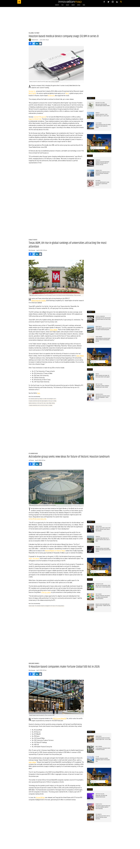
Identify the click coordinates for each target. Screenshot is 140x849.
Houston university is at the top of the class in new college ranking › (42, 403)
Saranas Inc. (32, 91)
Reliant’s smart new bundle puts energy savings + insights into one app (103, 605)
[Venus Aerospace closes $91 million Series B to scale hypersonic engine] (90, 125)
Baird (67, 93)
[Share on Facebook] (30, 43)
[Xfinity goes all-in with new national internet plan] (90, 796)
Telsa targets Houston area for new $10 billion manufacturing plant (103, 329)
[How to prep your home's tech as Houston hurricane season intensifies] (90, 817)
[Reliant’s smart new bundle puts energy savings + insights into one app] (90, 607)
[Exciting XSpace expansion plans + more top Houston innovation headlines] (90, 173)
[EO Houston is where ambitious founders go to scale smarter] (90, 386)
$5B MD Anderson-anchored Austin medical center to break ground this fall (103, 340)
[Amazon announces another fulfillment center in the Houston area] (90, 759)
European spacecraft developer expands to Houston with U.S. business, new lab (102, 163)
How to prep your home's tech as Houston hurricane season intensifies (103, 817)
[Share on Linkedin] (37, 43)
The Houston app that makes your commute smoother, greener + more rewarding (103, 807)
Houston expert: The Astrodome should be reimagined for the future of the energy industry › (46, 606)
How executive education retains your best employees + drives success (103, 397)
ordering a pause (46, 592)
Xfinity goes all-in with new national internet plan (101, 796)
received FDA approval (40, 117)
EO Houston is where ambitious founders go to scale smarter (102, 386)
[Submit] (121, 2)
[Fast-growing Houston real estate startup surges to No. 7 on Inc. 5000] (90, 739)
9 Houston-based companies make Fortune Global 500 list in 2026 (64, 666)
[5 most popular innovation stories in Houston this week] (90, 749)
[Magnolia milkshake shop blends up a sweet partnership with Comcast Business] (90, 596)
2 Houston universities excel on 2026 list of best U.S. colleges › (41, 405)
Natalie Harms (35, 39)
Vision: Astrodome (34, 558)
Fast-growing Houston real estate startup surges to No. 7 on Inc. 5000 (103, 738)
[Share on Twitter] (33, 43)
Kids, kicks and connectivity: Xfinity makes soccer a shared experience (103, 586)
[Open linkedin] (117, 1)
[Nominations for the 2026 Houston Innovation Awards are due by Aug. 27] (90, 319)
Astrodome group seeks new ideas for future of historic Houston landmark (69, 456)
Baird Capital (32, 93)
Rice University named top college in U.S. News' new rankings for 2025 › (42, 399)
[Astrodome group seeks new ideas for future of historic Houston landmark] (56, 488)
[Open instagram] (113, 1)
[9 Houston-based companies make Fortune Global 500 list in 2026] (56, 698)
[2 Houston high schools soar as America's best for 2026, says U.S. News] (90, 539)
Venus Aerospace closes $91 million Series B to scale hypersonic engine (103, 126)
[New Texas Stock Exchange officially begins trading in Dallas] (90, 105)
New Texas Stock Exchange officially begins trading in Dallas (103, 105)
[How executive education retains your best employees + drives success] (90, 397)
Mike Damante (32, 250)
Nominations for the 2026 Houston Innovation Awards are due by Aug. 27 (103, 319)
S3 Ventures (51, 95)
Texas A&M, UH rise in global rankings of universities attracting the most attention (68, 245)
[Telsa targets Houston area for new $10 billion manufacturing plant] (90, 329)
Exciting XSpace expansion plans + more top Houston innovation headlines (103, 173)
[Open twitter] (108, 1)
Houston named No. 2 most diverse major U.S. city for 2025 (102, 115)
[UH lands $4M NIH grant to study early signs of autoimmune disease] (90, 183)
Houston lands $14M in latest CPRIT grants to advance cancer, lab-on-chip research (103, 529)
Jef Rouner (31, 460)
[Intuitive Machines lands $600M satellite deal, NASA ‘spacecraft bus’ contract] (90, 549)
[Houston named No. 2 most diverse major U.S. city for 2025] (90, 115)
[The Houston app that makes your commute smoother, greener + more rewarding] (90, 806)
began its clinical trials (35, 119)
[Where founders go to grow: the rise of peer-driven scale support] (90, 376)
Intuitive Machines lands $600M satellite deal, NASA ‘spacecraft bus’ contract (103, 550)
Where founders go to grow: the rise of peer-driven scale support (103, 376)
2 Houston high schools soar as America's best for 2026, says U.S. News (103, 539)
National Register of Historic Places (55, 551)
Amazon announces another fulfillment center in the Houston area (103, 759)
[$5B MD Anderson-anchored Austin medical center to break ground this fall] (90, 339)
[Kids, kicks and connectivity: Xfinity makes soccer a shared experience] (90, 586)
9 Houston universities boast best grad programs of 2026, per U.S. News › (43, 401)
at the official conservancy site (37, 519)
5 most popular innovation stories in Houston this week (103, 749)
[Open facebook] (104, 1)
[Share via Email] (40, 43)
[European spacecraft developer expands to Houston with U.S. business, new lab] (90, 162)
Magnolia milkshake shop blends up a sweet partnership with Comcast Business (103, 597)
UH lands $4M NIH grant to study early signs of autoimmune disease (102, 183)
